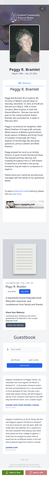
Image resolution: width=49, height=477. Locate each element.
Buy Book (24, 291)
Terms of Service (31, 466)
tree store (16, 194)
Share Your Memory (15, 325)
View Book (12, 291)
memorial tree (20, 191)
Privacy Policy (17, 466)
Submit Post (24, 365)
